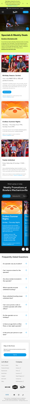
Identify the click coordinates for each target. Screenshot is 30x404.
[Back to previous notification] (2, 3)
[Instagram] (18, 394)
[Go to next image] (27, 249)
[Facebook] (14, 394)
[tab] (6, 196)
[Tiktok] (23, 395)
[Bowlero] (22, 387)
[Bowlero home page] (15, 12)
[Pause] (27, 28)
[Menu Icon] (2, 12)
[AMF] (15, 387)
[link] (26, 12)
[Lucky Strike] (7, 387)
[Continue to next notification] (23, 3)
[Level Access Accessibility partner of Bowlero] (7, 394)
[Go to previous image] (23, 249)
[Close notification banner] (27, 3)
